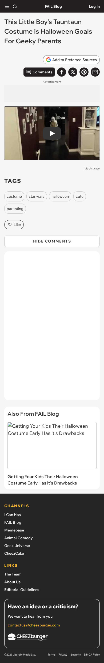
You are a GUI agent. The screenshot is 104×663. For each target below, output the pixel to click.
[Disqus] (52, 328)
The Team (13, 574)
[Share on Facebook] (61, 72)
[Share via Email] (95, 72)
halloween (60, 196)
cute (79, 196)
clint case (94, 168)
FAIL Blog (53, 6)
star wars (37, 196)
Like (17, 224)
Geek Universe (17, 545)
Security (75, 654)
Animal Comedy (18, 537)
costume (14, 196)
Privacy (63, 654)
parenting (15, 208)
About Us (12, 581)
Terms (51, 654)
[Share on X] (72, 72)
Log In (94, 6)
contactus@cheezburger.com (34, 625)
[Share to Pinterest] (84, 72)
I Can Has (12, 514)
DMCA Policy (92, 654)
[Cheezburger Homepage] (52, 638)
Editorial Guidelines (21, 589)
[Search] (15, 6)
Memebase (14, 530)
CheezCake (14, 553)
